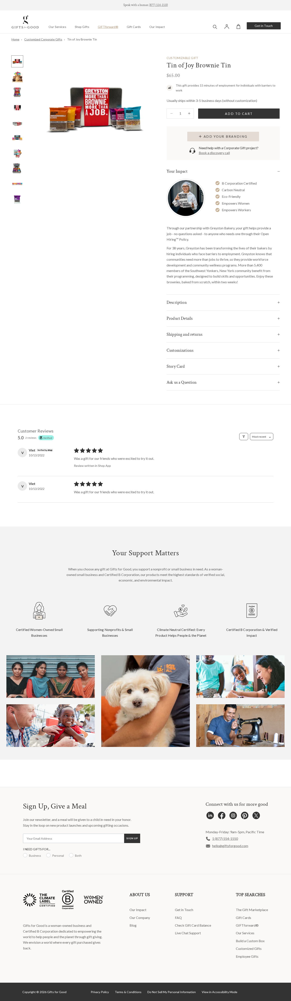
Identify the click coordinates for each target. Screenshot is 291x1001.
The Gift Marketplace (252, 910)
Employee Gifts (247, 956)
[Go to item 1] (17, 61)
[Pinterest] (244, 816)
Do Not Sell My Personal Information (171, 992)
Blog (133, 925)
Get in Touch (264, 25)
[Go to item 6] (17, 138)
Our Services (57, 27)
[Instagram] (233, 816)
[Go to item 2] (17, 77)
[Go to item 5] (17, 123)
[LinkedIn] (210, 816)
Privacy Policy (100, 992)
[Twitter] (256, 816)
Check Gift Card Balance (193, 925)
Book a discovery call (214, 153)
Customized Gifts (249, 948)
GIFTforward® (108, 27)
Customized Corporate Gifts (43, 39)
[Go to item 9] (17, 184)
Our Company (140, 918)
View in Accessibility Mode (219, 992)
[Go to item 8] (17, 169)
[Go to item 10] (17, 199)
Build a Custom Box (250, 941)
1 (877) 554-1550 (225, 838)
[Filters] (243, 436)
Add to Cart (239, 114)
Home (15, 39)
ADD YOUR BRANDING (226, 136)
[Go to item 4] (17, 107)
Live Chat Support (188, 933)
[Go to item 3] (17, 92)
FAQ (178, 918)
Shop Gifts (82, 27)
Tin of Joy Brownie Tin (82, 39)
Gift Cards (134, 27)
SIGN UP (132, 838)
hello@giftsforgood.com (230, 846)
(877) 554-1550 (158, 5)
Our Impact (157, 27)
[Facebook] (221, 816)
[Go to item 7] (17, 153)
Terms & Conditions (128, 992)
